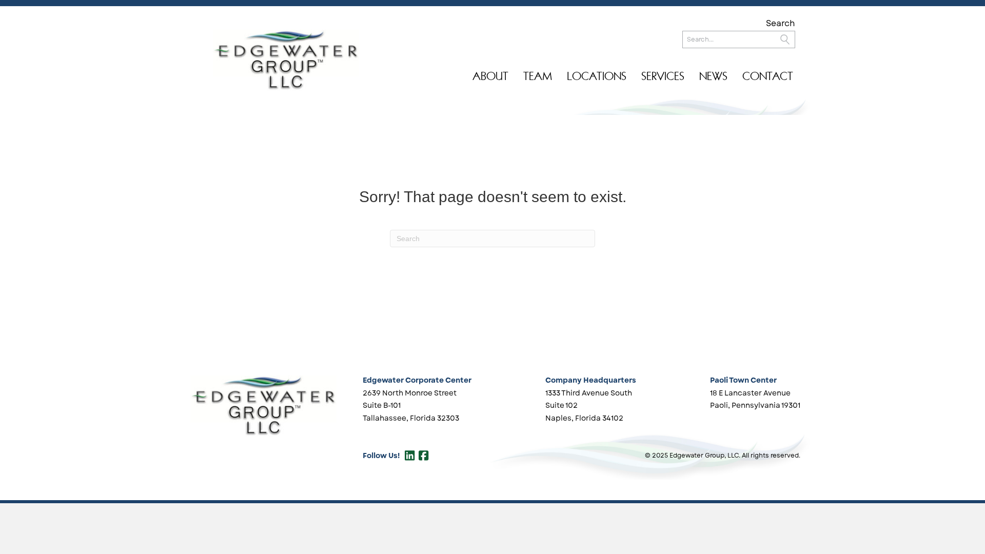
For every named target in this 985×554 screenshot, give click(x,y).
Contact (767, 76)
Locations (596, 76)
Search (780, 23)
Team (537, 76)
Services (662, 76)
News (713, 76)
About (490, 76)
